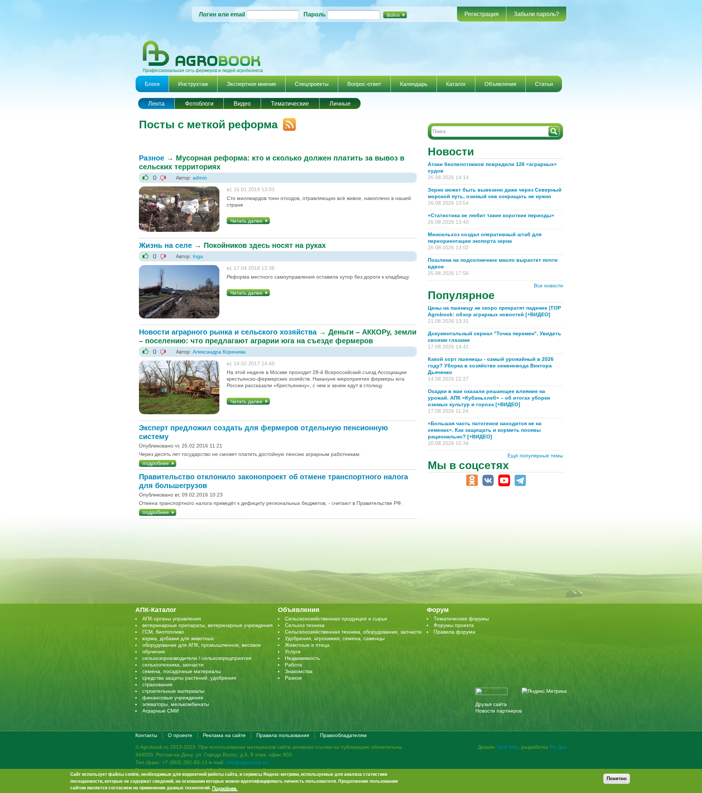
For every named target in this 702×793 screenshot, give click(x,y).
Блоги (152, 84)
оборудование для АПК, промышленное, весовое (201, 645)
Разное (151, 158)
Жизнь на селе (165, 245)
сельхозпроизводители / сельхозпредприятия (197, 658)
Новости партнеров (498, 711)
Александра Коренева (219, 352)
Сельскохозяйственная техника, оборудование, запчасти (353, 632)
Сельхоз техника (305, 625)
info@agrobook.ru (247, 762)
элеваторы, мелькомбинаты (175, 704)
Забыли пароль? (536, 14)
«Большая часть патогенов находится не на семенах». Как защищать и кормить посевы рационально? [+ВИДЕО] (484, 429)
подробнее (156, 463)
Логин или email (222, 14)
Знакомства (299, 671)
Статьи (544, 84)
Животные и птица (307, 645)
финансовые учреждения (172, 698)
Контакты (146, 735)
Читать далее (246, 221)
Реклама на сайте (224, 735)
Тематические (290, 104)
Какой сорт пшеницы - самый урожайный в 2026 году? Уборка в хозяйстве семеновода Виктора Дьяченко (491, 365)
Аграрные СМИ (160, 711)
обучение (153, 651)
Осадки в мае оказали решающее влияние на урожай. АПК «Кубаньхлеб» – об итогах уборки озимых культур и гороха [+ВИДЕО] (489, 397)
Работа (293, 665)
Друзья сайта (491, 704)
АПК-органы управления (171, 619)
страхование (157, 684)
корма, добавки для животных (178, 638)
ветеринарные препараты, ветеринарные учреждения (207, 625)
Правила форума (454, 632)
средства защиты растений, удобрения (189, 678)
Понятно (617, 778)
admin (200, 178)
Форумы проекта (454, 625)
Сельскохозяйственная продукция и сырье (336, 619)
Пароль (314, 14)
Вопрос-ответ (364, 84)
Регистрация (481, 14)
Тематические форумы (461, 619)
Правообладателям (343, 735)
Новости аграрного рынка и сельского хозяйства (228, 332)
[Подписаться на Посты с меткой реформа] (287, 121)
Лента (156, 104)
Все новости (548, 285)
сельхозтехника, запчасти (173, 665)
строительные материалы (173, 691)
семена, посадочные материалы (181, 671)
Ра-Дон (558, 747)
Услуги (293, 651)
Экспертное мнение (251, 84)
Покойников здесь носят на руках (265, 245)
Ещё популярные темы (535, 455)
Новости (451, 152)
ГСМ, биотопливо (163, 632)
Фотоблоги (199, 104)
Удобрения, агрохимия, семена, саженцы (335, 638)
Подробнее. (225, 788)
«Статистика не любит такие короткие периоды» (491, 215)
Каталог (456, 84)
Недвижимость (302, 658)
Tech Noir (507, 747)
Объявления (500, 84)
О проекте (180, 735)
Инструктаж (193, 84)
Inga (198, 256)
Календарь (413, 84)
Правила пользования (282, 735)
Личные (340, 104)
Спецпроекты (312, 84)
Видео (242, 104)
